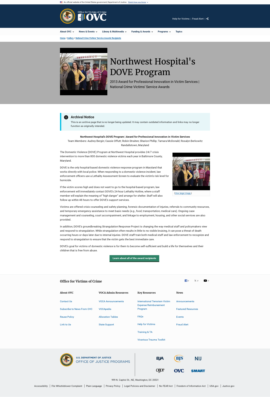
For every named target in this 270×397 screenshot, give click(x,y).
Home (62, 38)
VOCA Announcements (111, 301)
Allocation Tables (108, 316)
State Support (106, 324)
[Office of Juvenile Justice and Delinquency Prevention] (160, 373)
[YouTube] (206, 282)
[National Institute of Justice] (198, 361)
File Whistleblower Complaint (67, 386)
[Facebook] (188, 282)
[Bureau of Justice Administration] (160, 361)
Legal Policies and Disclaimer (139, 386)
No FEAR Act (166, 386)
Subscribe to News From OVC (76, 309)
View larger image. (183, 193)
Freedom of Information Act (191, 386)
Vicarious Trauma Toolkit (151, 339)
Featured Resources (187, 309)
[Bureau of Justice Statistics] (179, 363)
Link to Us (65, 324)
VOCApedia (105, 309)
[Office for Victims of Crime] (179, 373)
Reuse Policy (67, 316)
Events (180, 316)
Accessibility (41, 386)
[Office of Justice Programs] (67, 16)
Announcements (185, 301)
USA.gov (214, 386)
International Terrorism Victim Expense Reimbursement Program (154, 305)
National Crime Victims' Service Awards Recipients (98, 38)
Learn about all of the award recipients (134, 258)
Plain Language (94, 386)
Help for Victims (181, 18)
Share (210, 21)
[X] (197, 282)
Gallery (70, 38)
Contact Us (66, 301)
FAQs (140, 316)
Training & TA (145, 332)
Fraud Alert (198, 18)
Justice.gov (228, 386)
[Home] (93, 16)
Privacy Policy (113, 386)
